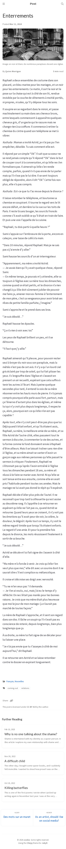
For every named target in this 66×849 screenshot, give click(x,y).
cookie (27, 840)
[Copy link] (11, 700)
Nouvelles (19, 681)
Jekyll (44, 843)
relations (25, 688)
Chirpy (30, 843)
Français (10, 681)
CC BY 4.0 (31, 707)
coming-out (13, 688)
